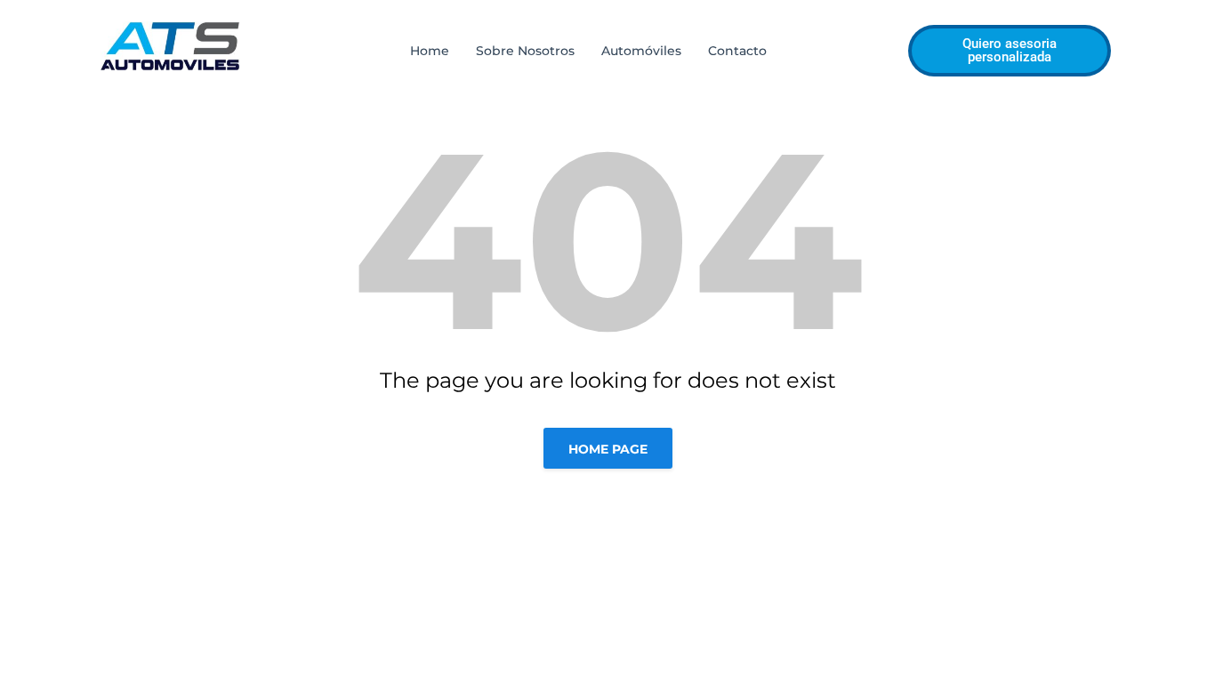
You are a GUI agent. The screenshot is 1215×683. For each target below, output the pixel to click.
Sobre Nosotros (525, 51)
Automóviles (641, 51)
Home (429, 51)
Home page (608, 449)
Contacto (737, 51)
